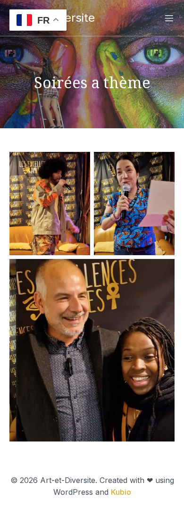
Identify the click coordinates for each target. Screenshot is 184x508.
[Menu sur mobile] (169, 18)
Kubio (121, 492)
